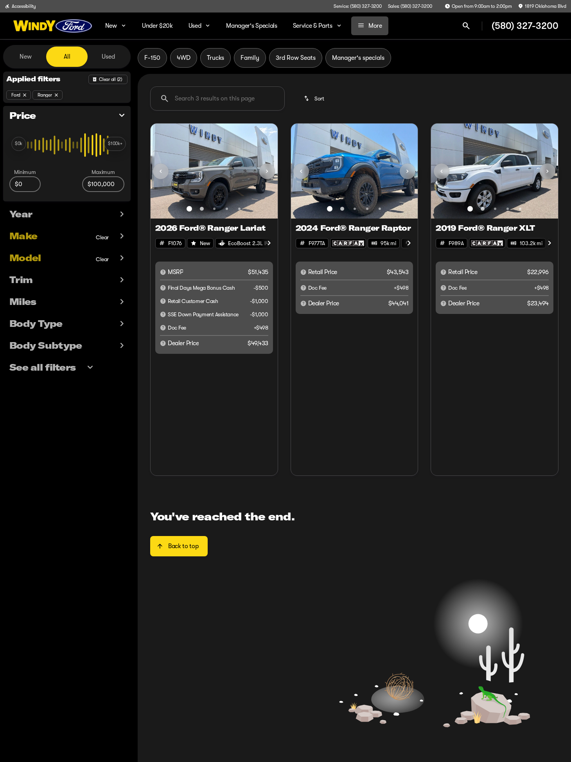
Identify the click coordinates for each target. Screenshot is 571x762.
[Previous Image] (161, 171)
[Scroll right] (269, 243)
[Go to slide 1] (189, 208)
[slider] (18, 144)
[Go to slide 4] (227, 208)
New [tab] (26, 56)
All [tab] (67, 56)
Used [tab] (108, 56)
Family (250, 57)
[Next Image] (267, 171)
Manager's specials (358, 57)
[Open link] (348, 243)
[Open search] (466, 26)
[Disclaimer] (163, 272)
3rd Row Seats (296, 57)
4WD (183, 57)
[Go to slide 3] (214, 208)
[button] (160, 171)
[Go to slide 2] (201, 208)
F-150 (152, 57)
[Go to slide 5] (239, 208)
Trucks (215, 57)
